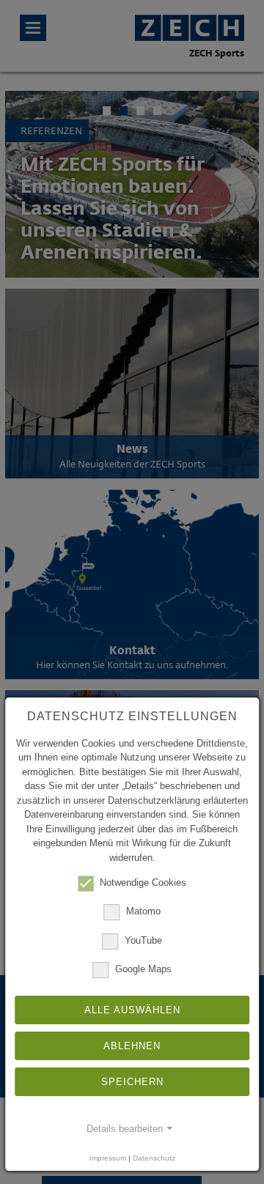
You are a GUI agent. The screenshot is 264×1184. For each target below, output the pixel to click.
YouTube (143, 940)
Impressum (107, 1158)
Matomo (143, 911)
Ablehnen (132, 1045)
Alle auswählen (132, 1009)
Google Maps (143, 968)
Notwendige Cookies (143, 882)
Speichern (132, 1081)
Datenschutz (154, 1158)
